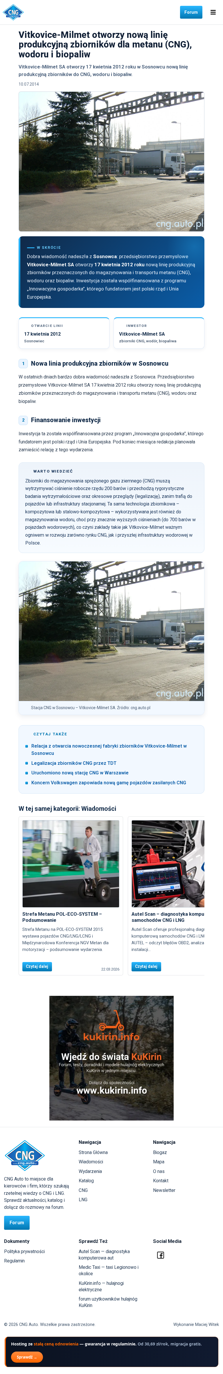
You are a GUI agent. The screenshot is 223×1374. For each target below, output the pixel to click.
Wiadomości (91, 1162)
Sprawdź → (27, 1357)
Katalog (86, 1180)
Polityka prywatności (24, 1251)
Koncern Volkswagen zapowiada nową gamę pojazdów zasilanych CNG (108, 782)
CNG (83, 1190)
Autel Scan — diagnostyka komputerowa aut (104, 1255)
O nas (159, 1171)
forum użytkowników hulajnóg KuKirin (108, 1302)
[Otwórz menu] (213, 12)
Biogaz (160, 1152)
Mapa (158, 1162)
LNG (83, 1199)
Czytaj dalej (37, 966)
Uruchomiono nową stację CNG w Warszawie (80, 773)
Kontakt (160, 1180)
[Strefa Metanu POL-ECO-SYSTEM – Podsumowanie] (70, 864)
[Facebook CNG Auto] (160, 1255)
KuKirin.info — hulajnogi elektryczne (101, 1286)
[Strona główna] (13, 12)
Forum (191, 12)
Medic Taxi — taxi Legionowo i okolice (109, 1270)
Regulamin (14, 1261)
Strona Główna (93, 1152)
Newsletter (164, 1190)
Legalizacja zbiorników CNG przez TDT (73, 763)
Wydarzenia (90, 1171)
